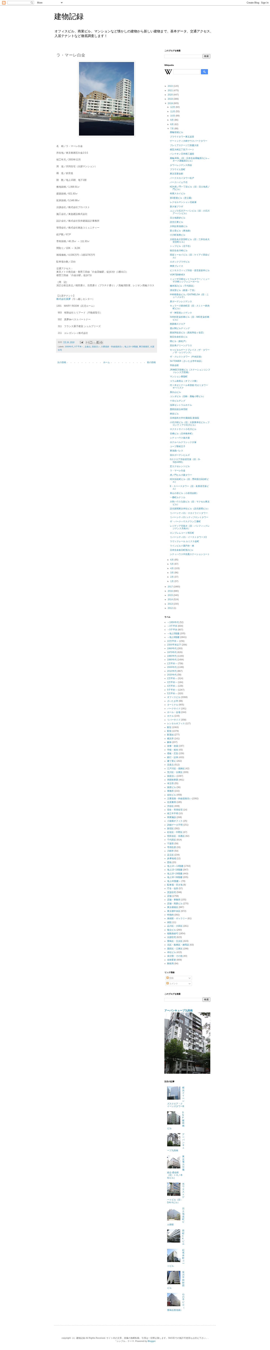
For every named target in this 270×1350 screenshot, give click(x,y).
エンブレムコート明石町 (182, 533)
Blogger (151, 1341)
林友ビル (174, 413)
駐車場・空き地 (175, 885)
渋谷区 (170, 806)
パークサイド (173, 708)
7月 (172, 128)
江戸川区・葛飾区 (176, 768)
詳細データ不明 (175, 825)
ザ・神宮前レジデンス (181, 312)
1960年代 (172, 648)
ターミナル (172, 704)
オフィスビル (173, 697)
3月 (172, 572)
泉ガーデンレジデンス (181, 301)
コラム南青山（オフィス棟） (184, 381)
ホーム (106, 362)
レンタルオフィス (176, 723)
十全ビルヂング (177, 401)
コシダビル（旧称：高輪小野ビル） (187, 396)
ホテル (170, 716)
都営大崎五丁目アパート (182, 149)
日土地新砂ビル (177, 218)
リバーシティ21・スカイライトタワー (189, 513)
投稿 (171, 978)
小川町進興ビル (177, 235)
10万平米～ (173, 641)
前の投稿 (151, 362)
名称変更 (171, 960)
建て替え (171, 761)
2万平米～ (172, 678)
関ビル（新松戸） (179, 341)
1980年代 (172, 656)
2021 (170, 90)
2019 (170, 99)
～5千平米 (172, 629)
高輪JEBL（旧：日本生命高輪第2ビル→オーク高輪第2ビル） (190, 159)
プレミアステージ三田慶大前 (184, 145)
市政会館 (174, 365)
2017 (170, 586)
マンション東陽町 (179, 376)
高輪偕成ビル (176, 132)
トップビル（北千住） (181, 246)
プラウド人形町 (177, 169)
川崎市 (170, 851)
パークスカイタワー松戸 (182, 178)
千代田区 (171, 839)
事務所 (170, 791)
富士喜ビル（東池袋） (181, 230)
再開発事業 (172, 779)
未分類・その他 (175, 956)
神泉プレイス (176, 266)
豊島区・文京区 (175, 941)
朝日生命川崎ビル (179, 250)
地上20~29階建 (174, 873)
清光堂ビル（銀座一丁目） (183, 290)
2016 (170, 591)
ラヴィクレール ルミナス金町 (184, 541)
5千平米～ (79, 346)
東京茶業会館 (176, 173)
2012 (170, 608)
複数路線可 (172, 933)
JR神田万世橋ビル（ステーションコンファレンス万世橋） (190, 371)
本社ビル (171, 952)
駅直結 (170, 734)
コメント (173, 983)
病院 (169, 922)
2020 (170, 94)
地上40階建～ (174, 881)
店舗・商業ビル (175, 903)
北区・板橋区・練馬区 (178, 944)
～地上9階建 (173, 637)
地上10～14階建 (175, 866)
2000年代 (69, 346)
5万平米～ (172, 693)
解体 (169, 742)
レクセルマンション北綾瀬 (183, 202)
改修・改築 (172, 746)
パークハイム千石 (179, 182)
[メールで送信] (87, 342)
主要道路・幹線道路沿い (112, 346)
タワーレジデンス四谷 (181, 165)
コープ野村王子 (177, 446)
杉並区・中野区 (175, 832)
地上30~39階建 (174, 877)
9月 (172, 120)
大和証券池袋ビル (179, 226)
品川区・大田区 (175, 926)
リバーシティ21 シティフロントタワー (189, 517)
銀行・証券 (172, 757)
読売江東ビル (176, 222)
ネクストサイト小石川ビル (183, 429)
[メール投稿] (81, 342)
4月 (172, 568)
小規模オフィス (175, 821)
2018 (170, 103)
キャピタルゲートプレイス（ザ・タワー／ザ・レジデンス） (190, 351)
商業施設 (171, 817)
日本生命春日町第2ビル (181, 550)
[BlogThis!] (91, 342)
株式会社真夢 (63, 299)
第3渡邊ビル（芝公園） (181, 198)
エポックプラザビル (180, 261)
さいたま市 (172, 701)
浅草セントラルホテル (181, 405)
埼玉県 (170, 783)
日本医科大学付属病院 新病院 (184, 418)
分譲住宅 (171, 937)
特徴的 (170, 914)
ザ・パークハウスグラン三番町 (185, 521)
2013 (170, 604)
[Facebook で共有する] (98, 342)
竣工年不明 (172, 813)
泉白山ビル (175, 392)
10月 (173, 115)
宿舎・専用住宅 (175, 809)
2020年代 (172, 674)
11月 (173, 111)
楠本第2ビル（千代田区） (182, 286)
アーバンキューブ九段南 (178, 1010)
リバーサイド (173, 720)
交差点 (88, 346)
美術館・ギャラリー (177, 918)
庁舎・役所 (172, 888)
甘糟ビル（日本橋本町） (182, 433)
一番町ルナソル (177, 497)
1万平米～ (172, 663)
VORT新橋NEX (177, 274)
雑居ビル (171, 787)
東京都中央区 (173, 911)
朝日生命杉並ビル (179, 337)
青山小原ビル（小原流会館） (184, 493)
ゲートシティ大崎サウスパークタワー (188, 141)
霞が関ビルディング (180, 328)
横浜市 (170, 738)
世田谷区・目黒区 (176, 836)
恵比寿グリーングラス (181, 345)
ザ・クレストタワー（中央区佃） (186, 356)
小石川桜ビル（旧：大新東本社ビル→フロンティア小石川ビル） (190, 423)
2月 (172, 577)
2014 (170, 599)
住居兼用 (171, 802)
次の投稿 (61, 362)
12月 (173, 107)
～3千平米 (172, 626)
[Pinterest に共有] (101, 342)
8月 (172, 124)
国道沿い (96, 346)
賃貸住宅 (171, 892)
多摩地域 (171, 858)
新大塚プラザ (176, 206)
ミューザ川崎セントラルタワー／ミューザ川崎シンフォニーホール (190, 280)
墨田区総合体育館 (179, 409)
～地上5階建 (173, 633)
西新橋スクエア (177, 324)
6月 (172, 559)
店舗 (169, 896)
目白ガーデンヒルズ (180, 455)
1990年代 (172, 659)
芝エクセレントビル (180, 466)
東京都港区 (144, 346)
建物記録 (69, 16)
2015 (170, 595)
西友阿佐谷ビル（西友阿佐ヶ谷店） (187, 332)
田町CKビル (183, 1237)
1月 (172, 581)
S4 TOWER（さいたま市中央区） (186, 361)
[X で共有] (94, 342)
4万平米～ (172, 686)
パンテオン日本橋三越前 (182, 153)
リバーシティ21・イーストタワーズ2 (188, 537)
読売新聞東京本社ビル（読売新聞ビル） (190, 508)
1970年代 (172, 652)
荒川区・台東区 (175, 772)
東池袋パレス (176, 450)
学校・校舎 (172, 749)
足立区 (170, 855)
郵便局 (170, 963)
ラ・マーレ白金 (177, 470)
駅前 (169, 731)
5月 (172, 564)
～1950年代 (173, 622)
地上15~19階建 (131, 346)
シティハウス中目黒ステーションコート (190, 554)
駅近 (169, 727)
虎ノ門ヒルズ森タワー (181, 475)
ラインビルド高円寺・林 (182, 545)
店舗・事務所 (173, 899)
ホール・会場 (173, 712)
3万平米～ (172, 682)
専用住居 (171, 847)
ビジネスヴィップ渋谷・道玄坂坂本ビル (190, 270)
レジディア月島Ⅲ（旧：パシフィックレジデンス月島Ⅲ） (190, 527)
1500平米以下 (174, 644)
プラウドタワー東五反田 (182, 136)
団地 (169, 862)
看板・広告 (172, 753)
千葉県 (170, 843)
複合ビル (171, 930)
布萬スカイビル (177, 193)
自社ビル (171, 795)
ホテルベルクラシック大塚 (183, 442)
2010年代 (172, 671)
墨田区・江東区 (175, 948)
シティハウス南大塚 (180, 438)
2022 (170, 86)
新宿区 (170, 828)
